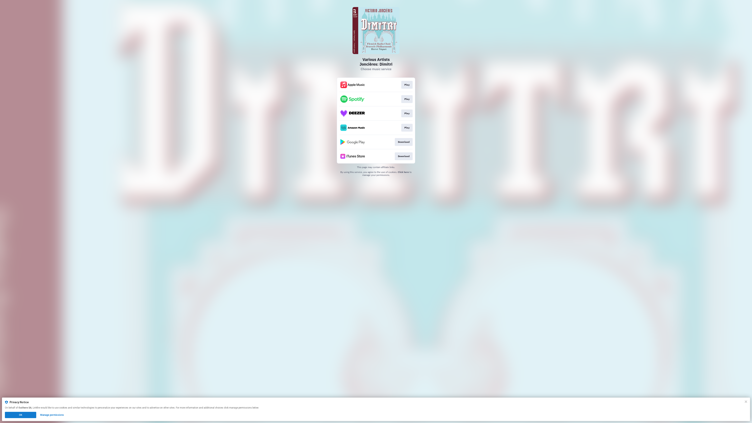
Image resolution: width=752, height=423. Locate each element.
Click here (403, 172)
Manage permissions (52, 415)
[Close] (746, 402)
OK (20, 415)
